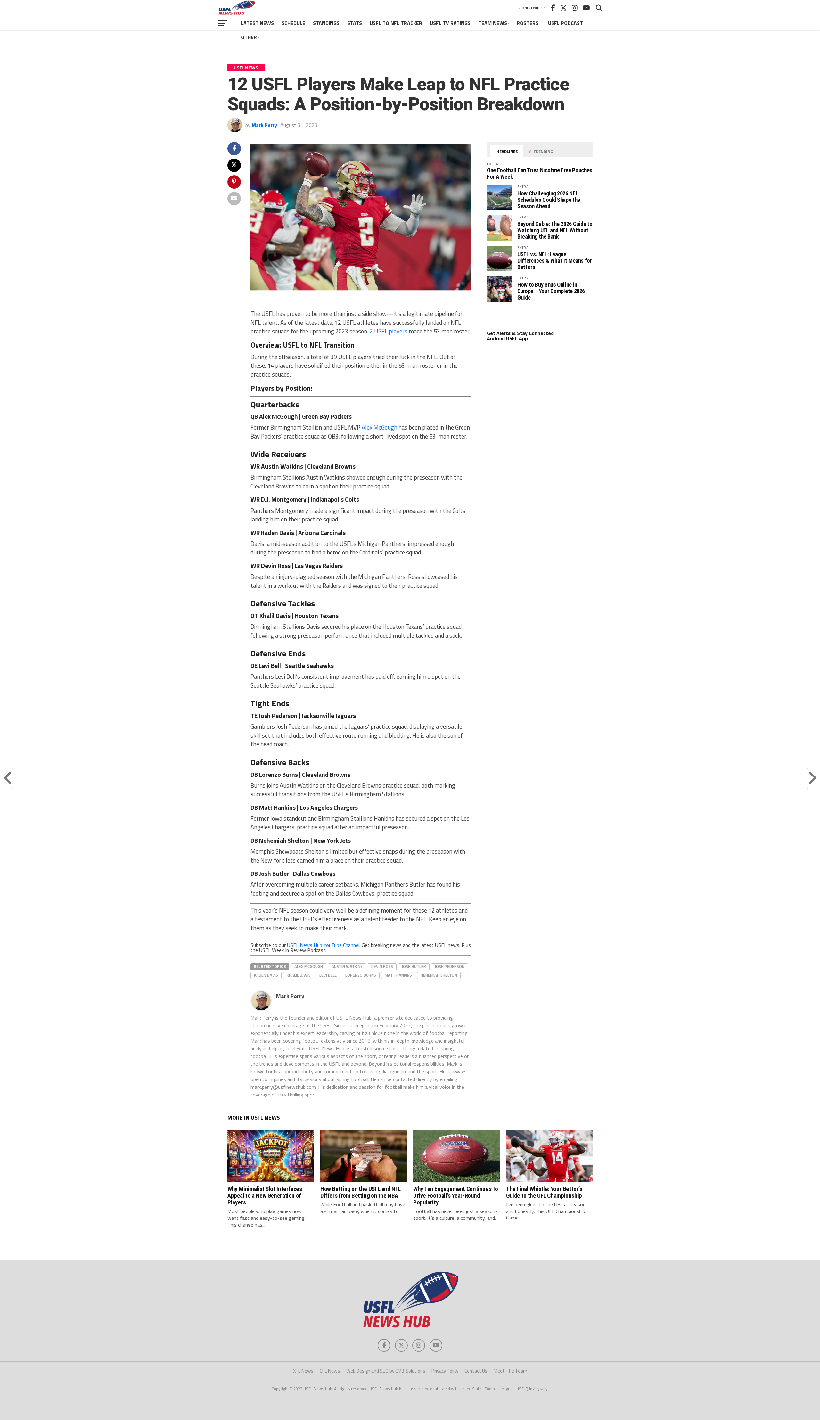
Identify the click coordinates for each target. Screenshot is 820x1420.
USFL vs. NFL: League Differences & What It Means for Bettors (554, 260)
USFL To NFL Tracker (396, 23)
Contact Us (476, 1371)
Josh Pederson (449, 966)
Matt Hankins (398, 975)
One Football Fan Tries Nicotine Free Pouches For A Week (539, 173)
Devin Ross (382, 966)
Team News (492, 23)
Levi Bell (328, 975)
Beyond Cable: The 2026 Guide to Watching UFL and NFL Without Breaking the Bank (555, 230)
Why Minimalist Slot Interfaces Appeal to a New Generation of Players (264, 1195)
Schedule (293, 23)
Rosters (527, 23)
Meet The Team (510, 1371)
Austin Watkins (347, 966)
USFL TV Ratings (450, 23)
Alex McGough (379, 427)
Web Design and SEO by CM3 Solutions (385, 1371)
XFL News (303, 1371)
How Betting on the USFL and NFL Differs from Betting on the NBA (360, 1192)
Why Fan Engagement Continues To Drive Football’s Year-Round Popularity (455, 1195)
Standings (326, 23)
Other (249, 37)
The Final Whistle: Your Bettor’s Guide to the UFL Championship (544, 1192)
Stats (354, 23)
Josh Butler (414, 966)
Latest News (257, 23)
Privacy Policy (444, 1371)
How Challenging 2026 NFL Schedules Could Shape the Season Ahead (548, 199)
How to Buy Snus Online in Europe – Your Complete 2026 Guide (551, 291)
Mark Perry (264, 125)
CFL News (330, 1371)
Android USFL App (507, 338)
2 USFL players (388, 331)
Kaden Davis (266, 975)
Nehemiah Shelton (439, 975)
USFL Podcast (565, 23)
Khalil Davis (299, 975)
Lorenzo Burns (360, 975)
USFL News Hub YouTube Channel (323, 945)
